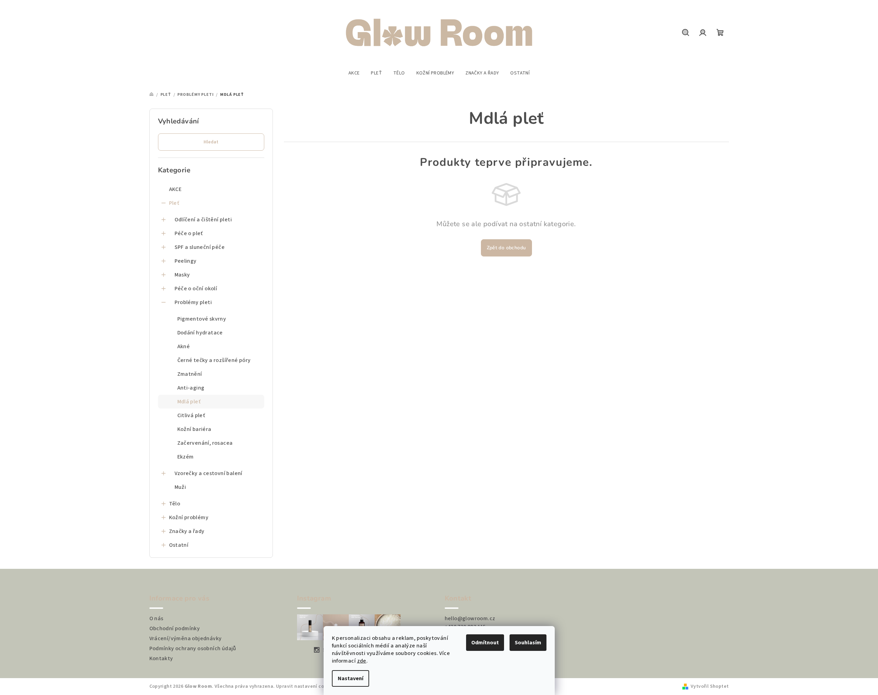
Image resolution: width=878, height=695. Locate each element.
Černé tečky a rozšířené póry (214, 360)
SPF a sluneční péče (200, 247)
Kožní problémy (189, 517)
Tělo (174, 503)
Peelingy (186, 261)
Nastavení (350, 678)
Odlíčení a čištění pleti (203, 219)
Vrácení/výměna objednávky (185, 638)
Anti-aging (191, 388)
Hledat (211, 142)
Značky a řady (187, 531)
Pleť (174, 203)
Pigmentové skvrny (201, 319)
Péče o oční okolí (196, 288)
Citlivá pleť (191, 415)
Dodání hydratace (200, 332)
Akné (183, 346)
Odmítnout (485, 642)
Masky (182, 275)
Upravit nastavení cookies (306, 686)
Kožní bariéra (194, 429)
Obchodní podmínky (174, 628)
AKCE (175, 189)
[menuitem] (354, 73)
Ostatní (179, 545)
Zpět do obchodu (506, 247)
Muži (180, 487)
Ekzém (185, 457)
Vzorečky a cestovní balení (209, 473)
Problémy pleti (193, 302)
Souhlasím (528, 642)
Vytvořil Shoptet (710, 686)
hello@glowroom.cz (470, 618)
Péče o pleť (189, 233)
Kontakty (161, 658)
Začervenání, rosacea (205, 443)
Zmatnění (189, 374)
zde (361, 661)
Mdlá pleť (189, 401)
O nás (156, 618)
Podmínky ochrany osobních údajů (192, 648)
